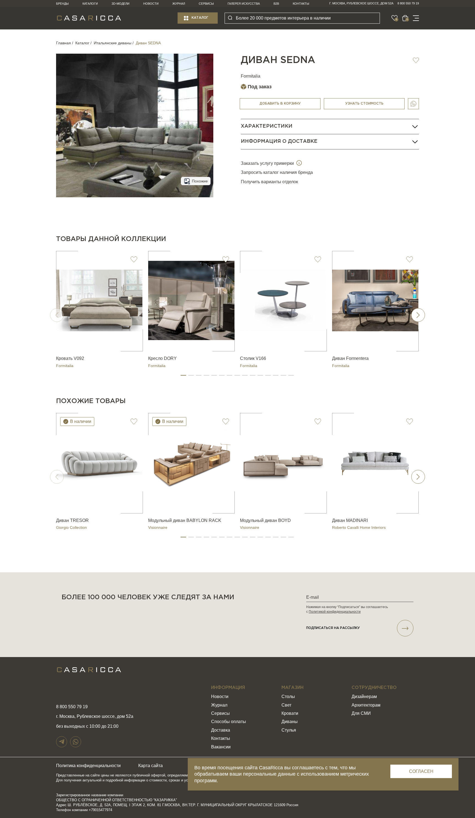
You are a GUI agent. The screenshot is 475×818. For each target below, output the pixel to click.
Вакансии (221, 747)
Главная (63, 43)
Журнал (178, 3)
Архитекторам (366, 705)
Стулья (288, 730)
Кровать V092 (70, 358)
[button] (183, 375)
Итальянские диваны (112, 43)
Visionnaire (157, 527)
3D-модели (120, 3)
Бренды (62, 3)
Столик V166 (253, 358)
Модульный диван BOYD (265, 520)
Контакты (301, 3)
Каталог (200, 17)
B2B (276, 3)
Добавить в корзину (280, 103)
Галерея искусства (244, 3)
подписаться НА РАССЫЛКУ (333, 628)
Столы (288, 696)
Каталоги (90, 3)
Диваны (289, 721)
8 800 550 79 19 (408, 3)
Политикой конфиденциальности (335, 612)
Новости (151, 3)
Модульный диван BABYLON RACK (184, 520)
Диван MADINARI (350, 520)
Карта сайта (150, 765)
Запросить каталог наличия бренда (277, 172)
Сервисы (206, 3)
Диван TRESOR (72, 520)
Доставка (220, 730)
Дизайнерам (364, 696)
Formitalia (250, 76)
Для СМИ (361, 713)
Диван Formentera (350, 358)
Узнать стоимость (364, 103)
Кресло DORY (162, 358)
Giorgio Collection (71, 527)
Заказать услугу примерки (268, 163)
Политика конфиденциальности (88, 765)
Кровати (289, 713)
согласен (421, 771)
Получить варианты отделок (269, 181)
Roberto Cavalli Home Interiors (359, 527)
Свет (286, 705)
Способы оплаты (228, 721)
